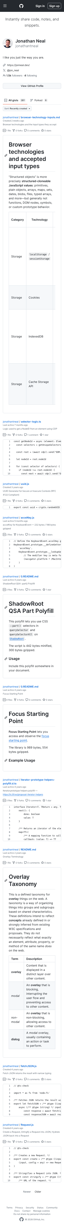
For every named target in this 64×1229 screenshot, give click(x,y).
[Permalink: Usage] (6, 658)
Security (30, 1207)
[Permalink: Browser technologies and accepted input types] (6, 155)
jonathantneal (10, 117)
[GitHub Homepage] (21, 1219)
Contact (26, 1210)
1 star (45, 434)
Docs (17, 1210)
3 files (9, 589)
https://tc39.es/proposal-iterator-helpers (23, 794)
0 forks (19, 130)
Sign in (40, 6)
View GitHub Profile (32, 85)
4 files (9, 699)
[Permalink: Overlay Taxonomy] (6, 880)
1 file (8, 130)
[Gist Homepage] (21, 6)
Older (38, 1191)
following (30, 75)
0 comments (33, 130)
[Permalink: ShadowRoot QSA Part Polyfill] (6, 607)
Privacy (19, 1207)
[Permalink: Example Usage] (6, 760)
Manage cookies (41, 1210)
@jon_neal (13, 70)
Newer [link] (27, 1191)
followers (14, 75)
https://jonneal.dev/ (18, 65)
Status (40, 1207)
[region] (32, 274)
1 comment (32, 434)
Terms (9, 1207)
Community (52, 1207)
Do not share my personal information (32, 1214)
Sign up (54, 6)
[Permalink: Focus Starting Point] (6, 717)
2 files (9, 534)
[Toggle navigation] (5, 6)
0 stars (47, 130)
